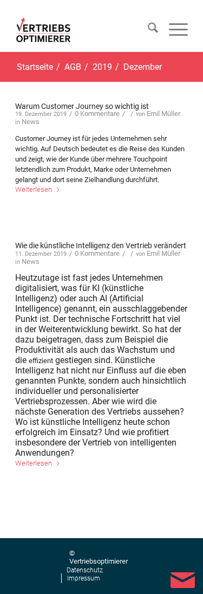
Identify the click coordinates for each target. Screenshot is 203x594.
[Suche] (147, 29)
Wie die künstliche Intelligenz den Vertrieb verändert (100, 245)
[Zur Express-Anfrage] (182, 578)
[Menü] (173, 29)
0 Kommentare (97, 113)
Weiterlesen (33, 189)
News (31, 122)
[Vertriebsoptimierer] (45, 29)
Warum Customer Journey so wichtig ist (82, 106)
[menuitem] (147, 29)
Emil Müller (163, 113)
